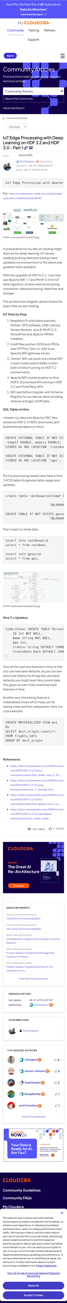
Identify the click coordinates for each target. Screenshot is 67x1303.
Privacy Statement (46, 1265)
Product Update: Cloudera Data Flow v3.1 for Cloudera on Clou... (29, 968)
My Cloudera (13, 1207)
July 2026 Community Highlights (23, 918)
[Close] (62, 1213)
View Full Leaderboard (33, 1116)
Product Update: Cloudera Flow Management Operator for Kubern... (30, 954)
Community (15, 30)
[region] (33, 1255)
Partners (49, 30)
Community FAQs (17, 1198)
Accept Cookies (33, 1295)
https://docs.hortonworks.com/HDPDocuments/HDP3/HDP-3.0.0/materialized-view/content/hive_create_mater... (36, 814)
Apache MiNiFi (25, 155)
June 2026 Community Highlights (23, 928)
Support (33, 39)
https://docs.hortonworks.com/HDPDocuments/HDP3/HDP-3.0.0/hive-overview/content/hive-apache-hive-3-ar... (36, 799)
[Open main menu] (62, 56)
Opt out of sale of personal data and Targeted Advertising (33, 1275)
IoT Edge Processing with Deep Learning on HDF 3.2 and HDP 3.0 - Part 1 (33, 142)
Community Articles (16, 118)
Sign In (10, 55)
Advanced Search (14, 108)
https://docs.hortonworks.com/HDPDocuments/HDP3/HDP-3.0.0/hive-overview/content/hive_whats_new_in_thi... (36, 770)
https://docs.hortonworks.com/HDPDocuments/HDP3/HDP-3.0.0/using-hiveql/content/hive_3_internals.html (36, 785)
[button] (33, 221)
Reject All (33, 1285)
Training (33, 30)
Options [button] (14, 127)
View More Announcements (33, 978)
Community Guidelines (22, 1190)
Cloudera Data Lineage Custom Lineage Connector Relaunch (33, 941)
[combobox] (33, 98)
